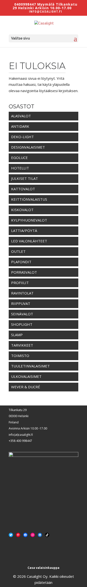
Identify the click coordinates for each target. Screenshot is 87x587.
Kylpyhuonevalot (29, 220)
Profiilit (20, 282)
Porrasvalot (24, 272)
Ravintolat (22, 293)
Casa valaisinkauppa (43, 568)
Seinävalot (22, 313)
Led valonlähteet (29, 240)
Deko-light (22, 136)
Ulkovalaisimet (26, 376)
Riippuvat (20, 303)
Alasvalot (21, 115)
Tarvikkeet (22, 345)
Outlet (18, 251)
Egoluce (19, 157)
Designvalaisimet (28, 147)
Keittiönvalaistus (29, 199)
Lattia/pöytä (24, 230)
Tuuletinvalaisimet (30, 366)
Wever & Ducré (25, 386)
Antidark (20, 126)
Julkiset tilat (24, 178)
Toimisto (20, 355)
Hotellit (20, 168)
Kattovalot (23, 188)
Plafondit (21, 261)
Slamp (17, 334)
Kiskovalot (22, 209)
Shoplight (21, 324)
